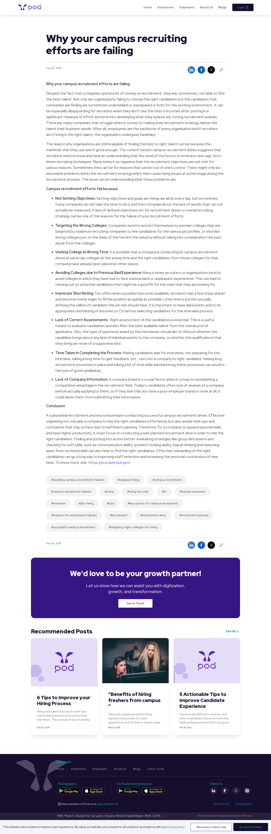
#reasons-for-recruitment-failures (74, 515)
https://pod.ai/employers (109, 462)
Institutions (165, 7)
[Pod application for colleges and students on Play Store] (128, 791)
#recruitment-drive (153, 515)
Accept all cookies (250, 827)
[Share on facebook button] (201, 70)
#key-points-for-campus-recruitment (153, 503)
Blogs (222, 7)
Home (148, 7)
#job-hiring (86, 503)
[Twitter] (236, 790)
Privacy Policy (244, 804)
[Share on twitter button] (211, 70)
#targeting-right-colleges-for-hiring (133, 527)
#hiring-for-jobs (138, 492)
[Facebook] (224, 790)
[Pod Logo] (29, 7)
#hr (164, 492)
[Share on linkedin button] (191, 70)
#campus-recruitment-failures (71, 492)
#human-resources (192, 492)
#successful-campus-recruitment (73, 527)
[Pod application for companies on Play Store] (69, 791)
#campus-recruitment (167, 480)
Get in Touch (135, 603)
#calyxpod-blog (128, 480)
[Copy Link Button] (221, 70)
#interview (58, 503)
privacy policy (175, 827)
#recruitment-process (193, 515)
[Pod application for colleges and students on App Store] (153, 791)
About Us (206, 7)
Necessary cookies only (211, 827)
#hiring (109, 492)
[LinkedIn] (213, 790)
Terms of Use (221, 804)
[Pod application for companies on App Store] (94, 791)
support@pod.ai (107, 804)
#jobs (110, 503)
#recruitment (118, 515)
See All (231, 631)
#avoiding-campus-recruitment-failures (77, 480)
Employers (186, 7)
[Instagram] (247, 790)
